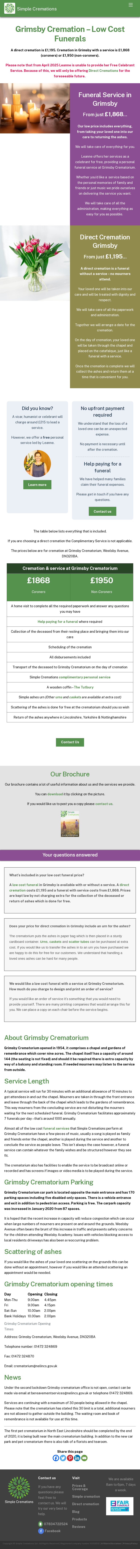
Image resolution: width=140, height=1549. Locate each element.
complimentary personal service (84, 677)
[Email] (84, 1458)
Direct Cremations (103, 71)
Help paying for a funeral (58, 622)
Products (79, 1519)
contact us (103, 804)
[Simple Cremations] (9, 12)
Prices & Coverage (80, 1487)
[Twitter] (63, 1458)
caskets (75, 697)
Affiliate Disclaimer (111, 1543)
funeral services (56, 1128)
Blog (75, 1512)
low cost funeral (25, 885)
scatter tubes (79, 942)
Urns (44, 942)
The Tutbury (84, 687)
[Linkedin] (77, 1458)
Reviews (78, 1527)
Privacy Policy (130, 1543)
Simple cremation (86, 1496)
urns (58, 697)
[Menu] (130, 4)
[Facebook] (56, 1458)
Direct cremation (85, 1504)
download (55, 794)
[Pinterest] (70, 1458)
